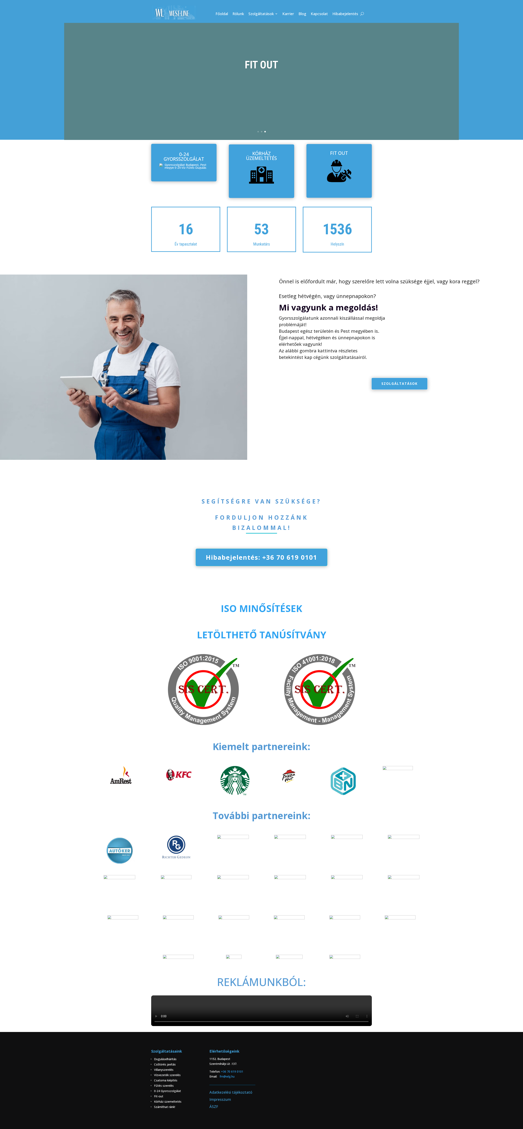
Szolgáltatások (261, 14)
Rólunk (238, 14)
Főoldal (222, 14)
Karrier (288, 14)
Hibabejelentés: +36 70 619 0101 (261, 557)
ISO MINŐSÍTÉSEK (261, 608)
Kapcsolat (319, 14)
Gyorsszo (167, 1091)
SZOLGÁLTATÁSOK (399, 383)
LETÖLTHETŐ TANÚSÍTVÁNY (261, 634)
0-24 (157, 1091)
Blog (302, 14)
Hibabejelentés (345, 14)
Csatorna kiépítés (166, 1080)
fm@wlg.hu (227, 1076)
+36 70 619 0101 (234, 1071)
